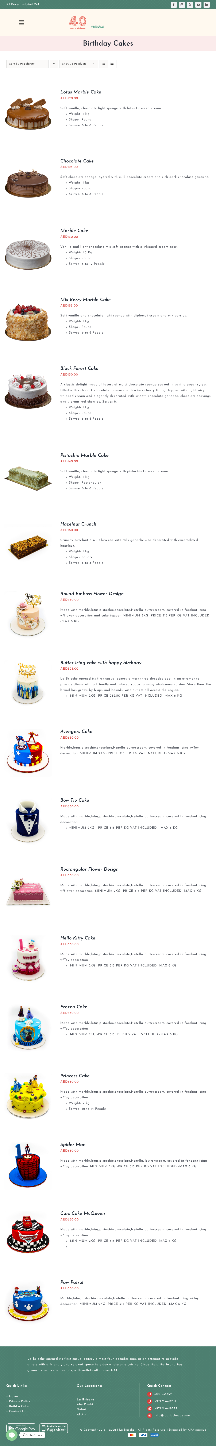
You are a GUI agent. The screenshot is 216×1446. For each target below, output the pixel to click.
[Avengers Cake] (28, 731)
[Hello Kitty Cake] (28, 938)
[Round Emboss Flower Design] (28, 594)
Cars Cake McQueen (82, 1213)
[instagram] (182, 5)
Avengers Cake (76, 731)
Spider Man (73, 1144)
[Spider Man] (28, 1144)
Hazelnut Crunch (78, 524)
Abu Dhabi (85, 1404)
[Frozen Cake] (28, 1007)
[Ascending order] (54, 64)
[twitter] (190, 5)
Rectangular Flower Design (89, 869)
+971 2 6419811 (165, 1401)
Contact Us (17, 1411)
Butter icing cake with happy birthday (100, 663)
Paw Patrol (71, 1282)
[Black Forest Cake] (28, 368)
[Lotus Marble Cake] (28, 92)
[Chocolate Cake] (28, 161)
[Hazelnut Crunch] (28, 524)
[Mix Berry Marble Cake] (28, 299)
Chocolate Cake (77, 161)
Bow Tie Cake (74, 800)
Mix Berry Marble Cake (85, 299)
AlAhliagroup (197, 1429)
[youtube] (198, 5)
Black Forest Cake (79, 368)
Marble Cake (74, 230)
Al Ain (81, 1414)
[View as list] (112, 64)
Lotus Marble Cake (80, 92)
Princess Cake (75, 1076)
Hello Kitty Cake (77, 938)
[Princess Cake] (28, 1076)
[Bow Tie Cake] (28, 800)
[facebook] (174, 5)
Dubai (81, 1409)
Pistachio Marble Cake (84, 455)
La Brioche (85, 1399)
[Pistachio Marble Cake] (28, 455)
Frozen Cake (73, 1007)
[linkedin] (207, 5)
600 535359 (163, 1394)
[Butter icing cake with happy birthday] (28, 663)
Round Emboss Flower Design (92, 594)
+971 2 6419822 (165, 1408)
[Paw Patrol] (28, 1282)
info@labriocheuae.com (172, 1415)
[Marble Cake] (28, 230)
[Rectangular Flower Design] (28, 869)
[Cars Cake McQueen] (28, 1213)
